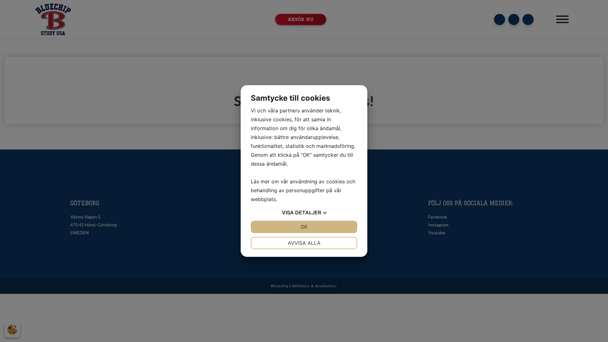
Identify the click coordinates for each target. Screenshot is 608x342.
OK (304, 227)
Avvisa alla (304, 243)
